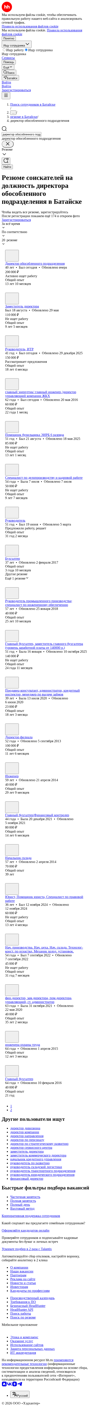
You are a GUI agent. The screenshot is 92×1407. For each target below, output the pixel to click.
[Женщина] (12, 470)
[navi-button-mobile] (6, 95)
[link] (9, 72)
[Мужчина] (12, 255)
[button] (6, 82)
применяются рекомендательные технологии (37, 1362)
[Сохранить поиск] (6, 161)
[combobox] (21, 134)
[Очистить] (8, 144)
